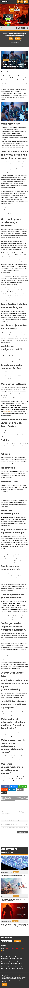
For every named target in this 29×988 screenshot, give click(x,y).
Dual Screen (20, 956)
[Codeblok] (15, 821)
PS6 (9, 968)
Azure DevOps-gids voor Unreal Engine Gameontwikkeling (14, 65)
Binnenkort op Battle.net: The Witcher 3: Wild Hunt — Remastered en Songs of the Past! (14, 925)
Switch (12, 971)
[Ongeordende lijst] (11, 821)
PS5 (3, 968)
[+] (20, 820)
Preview (4, 966)
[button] (26, 1)
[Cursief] (4, 821)
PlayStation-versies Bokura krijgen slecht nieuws (6, 798)
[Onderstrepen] (6, 821)
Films (20, 958)
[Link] (17, 821)
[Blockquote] (13, 821)
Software (4, 971)
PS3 (18, 966)
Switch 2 (20, 971)
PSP (14, 968)
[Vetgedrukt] (2, 821)
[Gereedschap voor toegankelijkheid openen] (21, 1)
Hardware (4, 961)
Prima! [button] (4, 984)
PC (21, 963)
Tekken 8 (20, 434)
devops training (7, 411)
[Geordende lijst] (9, 821)
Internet (13, 961)
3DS (3, 956)
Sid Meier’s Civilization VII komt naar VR (22, 798)
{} (18, 820)
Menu (3, 28)
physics (19, 487)
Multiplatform (5, 963)
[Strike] (8, 821)
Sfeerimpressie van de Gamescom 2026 (13, 875)
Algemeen (6, 60)
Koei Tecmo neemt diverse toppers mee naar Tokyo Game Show (13, 900)
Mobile (20, 961)
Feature (13, 958)
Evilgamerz (5, 958)
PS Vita (11, 966)
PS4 (24, 966)
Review (21, 968)
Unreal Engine (18, 61)
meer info (17, 976)
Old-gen (15, 963)
